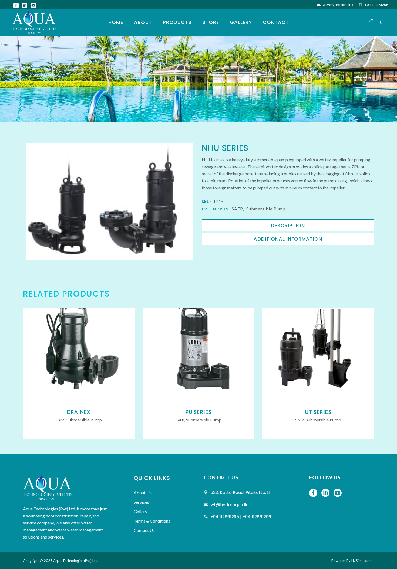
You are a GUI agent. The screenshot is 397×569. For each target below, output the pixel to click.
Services (141, 502)
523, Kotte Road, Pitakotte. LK (241, 492)
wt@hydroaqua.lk (338, 4)
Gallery (140, 511)
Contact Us (144, 530)
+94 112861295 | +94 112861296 (240, 517)
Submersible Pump (265, 208)
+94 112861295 (376, 4)
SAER (237, 208)
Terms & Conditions (152, 520)
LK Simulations (362, 560)
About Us (143, 492)
